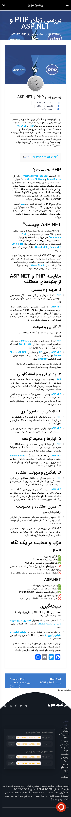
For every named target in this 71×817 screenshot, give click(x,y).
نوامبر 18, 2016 (44, 102)
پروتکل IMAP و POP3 (50, 682)
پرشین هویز (66, 722)
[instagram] (11, 706)
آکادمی (48, 34)
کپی (12, 738)
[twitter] (21, 706)
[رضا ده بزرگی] (35, 83)
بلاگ (41, 34)
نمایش (26, 156)
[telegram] (5, 706)
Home (57, 34)
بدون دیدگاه (47, 109)
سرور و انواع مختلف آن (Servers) (20, 684)
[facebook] (16, 706)
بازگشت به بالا (64, 690)
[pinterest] (26, 706)
